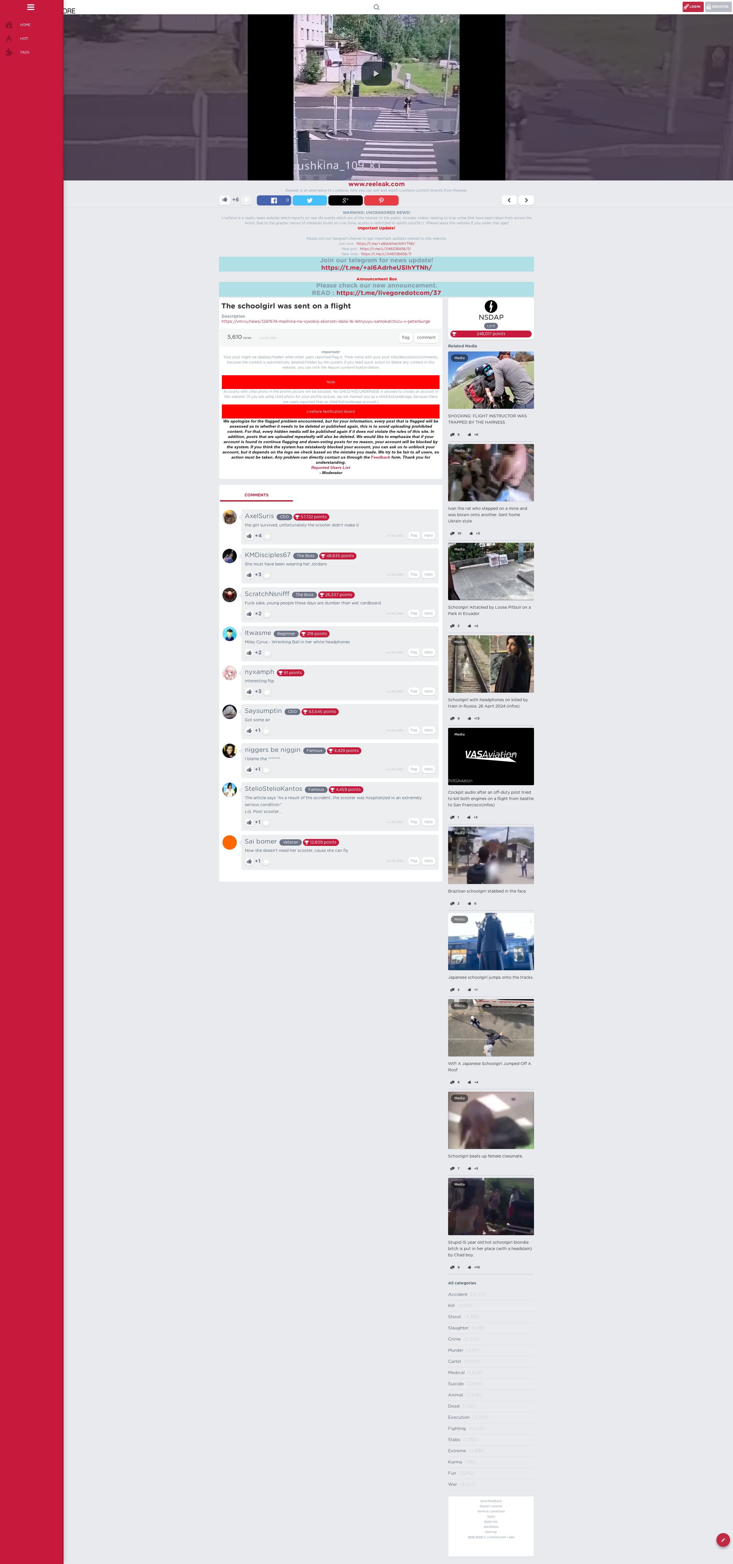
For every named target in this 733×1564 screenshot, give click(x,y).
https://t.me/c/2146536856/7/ (386, 254)
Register (720, 6)
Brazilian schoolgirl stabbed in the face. (487, 891)
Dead (454, 1406)
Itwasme (258, 633)
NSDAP (491, 317)
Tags (24, 52)
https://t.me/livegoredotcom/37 (388, 293)
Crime (454, 1339)
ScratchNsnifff (267, 594)
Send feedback (491, 1501)
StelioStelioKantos (273, 789)
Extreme (457, 1451)
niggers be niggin (273, 750)
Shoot (454, 1317)
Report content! (491, 1506)
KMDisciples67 (268, 555)
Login (694, 6)
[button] (376, 74)
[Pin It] (381, 200)
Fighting (457, 1429)
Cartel (454, 1361)
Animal (455, 1395)
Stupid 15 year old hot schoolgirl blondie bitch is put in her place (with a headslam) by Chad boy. (490, 1249)
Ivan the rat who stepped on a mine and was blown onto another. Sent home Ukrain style (487, 515)
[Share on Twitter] (310, 200)
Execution (459, 1417)
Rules (491, 1516)
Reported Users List (330, 467)
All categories (462, 1283)
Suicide (456, 1384)
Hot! (24, 38)
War (452, 1484)
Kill (451, 1306)
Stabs (454, 1440)
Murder (455, 1350)
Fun (452, 1473)
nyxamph (259, 672)
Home (25, 25)
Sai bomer (261, 841)
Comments (257, 495)
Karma (455, 1462)
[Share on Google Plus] (345, 200)
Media (459, 358)
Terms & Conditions (491, 1511)
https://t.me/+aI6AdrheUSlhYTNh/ (386, 243)
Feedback (380, 457)
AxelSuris (259, 516)
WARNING (491, 1527)
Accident (458, 1294)
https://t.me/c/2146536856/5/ (385, 249)
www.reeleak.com (376, 184)
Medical (456, 1373)
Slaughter (458, 1328)
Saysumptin (263, 711)
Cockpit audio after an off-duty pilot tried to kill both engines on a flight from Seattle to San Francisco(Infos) (491, 799)
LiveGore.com (497, 1537)
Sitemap (491, 1532)
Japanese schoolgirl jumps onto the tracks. (490, 978)
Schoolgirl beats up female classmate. (485, 1156)
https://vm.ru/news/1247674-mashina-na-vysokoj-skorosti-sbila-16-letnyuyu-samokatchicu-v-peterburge (326, 322)
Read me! (491, 1521)
